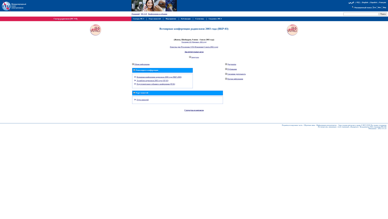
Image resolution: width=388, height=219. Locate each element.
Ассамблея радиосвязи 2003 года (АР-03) (152, 81)
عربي (351, 2)
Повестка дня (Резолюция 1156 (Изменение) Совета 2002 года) (194, 47)
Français (382, 2)
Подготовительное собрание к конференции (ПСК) (156, 84)
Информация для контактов (326, 125)
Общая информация (142, 64)
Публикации (232, 69)
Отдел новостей (143, 100)
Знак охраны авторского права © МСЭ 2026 (354, 125)
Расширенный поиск (363, 8)
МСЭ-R (144, 14)
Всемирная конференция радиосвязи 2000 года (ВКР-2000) (159, 77)
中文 (358, 2)
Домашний (135, 14)
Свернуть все (195, 57)
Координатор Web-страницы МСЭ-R (373, 127)
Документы (231, 64)
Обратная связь (309, 125)
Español (373, 2)
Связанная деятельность (236, 74)
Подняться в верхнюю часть (292, 125)
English (365, 2)
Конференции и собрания (157, 14)
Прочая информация (235, 79)
